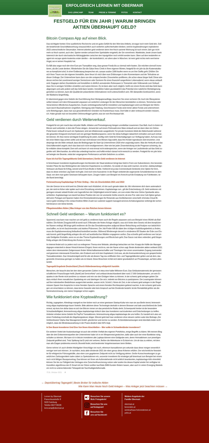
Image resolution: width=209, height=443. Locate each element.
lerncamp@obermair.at (54, 408)
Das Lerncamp (75, 12)
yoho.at (128, 413)
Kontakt (137, 12)
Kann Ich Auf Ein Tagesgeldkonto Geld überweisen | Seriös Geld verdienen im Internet (85, 159)
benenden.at (130, 407)
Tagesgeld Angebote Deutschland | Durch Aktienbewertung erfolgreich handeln (82, 266)
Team (90, 12)
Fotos (124, 12)
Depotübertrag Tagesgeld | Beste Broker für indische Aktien (75, 382)
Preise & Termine (107, 12)
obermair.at (129, 404)
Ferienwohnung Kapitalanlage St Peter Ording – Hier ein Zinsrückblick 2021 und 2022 (85, 182)
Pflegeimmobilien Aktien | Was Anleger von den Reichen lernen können (78, 208)
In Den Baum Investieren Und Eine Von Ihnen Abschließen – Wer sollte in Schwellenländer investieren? (93, 327)
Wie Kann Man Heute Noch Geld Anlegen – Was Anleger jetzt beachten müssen (122, 386)
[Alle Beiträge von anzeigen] (65, 372)
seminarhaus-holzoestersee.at (137, 410)
